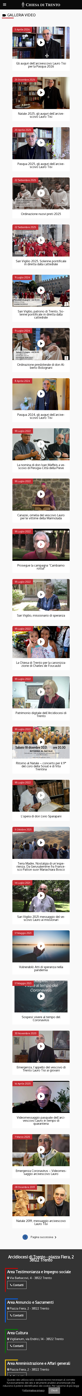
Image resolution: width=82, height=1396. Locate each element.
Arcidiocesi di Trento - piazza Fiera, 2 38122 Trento (41, 1258)
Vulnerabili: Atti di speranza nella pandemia (41, 968)
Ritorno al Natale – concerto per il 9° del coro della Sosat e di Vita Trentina (41, 766)
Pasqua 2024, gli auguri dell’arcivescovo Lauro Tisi (41, 416)
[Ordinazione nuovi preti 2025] (41, 193)
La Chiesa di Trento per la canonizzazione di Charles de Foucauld (41, 664)
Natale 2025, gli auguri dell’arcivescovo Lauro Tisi (41, 115)
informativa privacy (33, 1390)
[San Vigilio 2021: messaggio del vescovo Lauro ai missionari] (41, 896)
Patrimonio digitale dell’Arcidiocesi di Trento (41, 714)
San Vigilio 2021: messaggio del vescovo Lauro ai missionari (41, 918)
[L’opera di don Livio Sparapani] (41, 796)
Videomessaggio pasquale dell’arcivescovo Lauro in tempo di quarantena (41, 1120)
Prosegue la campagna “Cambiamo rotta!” (41, 566)
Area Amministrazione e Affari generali (38, 1363)
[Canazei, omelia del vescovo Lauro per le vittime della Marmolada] (41, 495)
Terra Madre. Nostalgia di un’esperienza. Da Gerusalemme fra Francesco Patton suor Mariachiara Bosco (41, 866)
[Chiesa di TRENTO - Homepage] (40, 5)
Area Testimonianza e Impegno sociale (39, 1271)
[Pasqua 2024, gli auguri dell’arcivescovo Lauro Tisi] (41, 394)
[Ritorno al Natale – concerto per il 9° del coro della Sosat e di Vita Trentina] (41, 743)
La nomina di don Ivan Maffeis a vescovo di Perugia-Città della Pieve (41, 466)
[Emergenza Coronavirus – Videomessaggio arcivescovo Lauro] (41, 1150)
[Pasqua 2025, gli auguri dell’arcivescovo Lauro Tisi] (41, 143)
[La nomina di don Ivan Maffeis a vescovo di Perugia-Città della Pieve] (41, 444)
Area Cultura (17, 1332)
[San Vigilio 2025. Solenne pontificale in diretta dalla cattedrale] (41, 240)
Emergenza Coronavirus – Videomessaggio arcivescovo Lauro (41, 1172)
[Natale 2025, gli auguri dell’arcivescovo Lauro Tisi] (41, 93)
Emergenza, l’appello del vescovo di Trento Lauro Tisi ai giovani (41, 1068)
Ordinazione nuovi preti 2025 (41, 214)
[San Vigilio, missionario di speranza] (41, 595)
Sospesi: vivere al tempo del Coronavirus (41, 1018)
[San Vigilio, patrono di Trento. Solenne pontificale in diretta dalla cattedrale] (41, 291)
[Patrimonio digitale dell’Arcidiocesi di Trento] (41, 692)
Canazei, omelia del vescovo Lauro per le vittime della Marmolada (41, 516)
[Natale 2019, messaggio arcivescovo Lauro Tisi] (41, 1200)
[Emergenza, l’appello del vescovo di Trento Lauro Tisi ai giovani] (41, 1047)
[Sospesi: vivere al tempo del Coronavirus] (41, 997)
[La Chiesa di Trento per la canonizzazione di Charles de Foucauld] (41, 642)
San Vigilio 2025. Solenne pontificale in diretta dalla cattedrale (41, 262)
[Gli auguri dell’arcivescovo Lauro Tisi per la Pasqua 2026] (41, 43)
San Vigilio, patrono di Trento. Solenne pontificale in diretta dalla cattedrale (41, 314)
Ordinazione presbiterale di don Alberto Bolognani (41, 366)
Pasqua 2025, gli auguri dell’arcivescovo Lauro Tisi (41, 165)
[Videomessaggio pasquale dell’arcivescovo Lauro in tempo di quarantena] (41, 1097)
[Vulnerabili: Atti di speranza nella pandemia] (41, 946)
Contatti (17, 1285)
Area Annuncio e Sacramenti (30, 1302)
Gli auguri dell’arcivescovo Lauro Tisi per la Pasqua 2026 (41, 64)
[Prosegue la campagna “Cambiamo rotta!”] (41, 545)
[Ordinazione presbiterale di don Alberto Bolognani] (41, 344)
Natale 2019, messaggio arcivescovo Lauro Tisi (41, 1222)
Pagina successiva (44, 1237)
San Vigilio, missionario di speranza (41, 615)
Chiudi (54, 1390)
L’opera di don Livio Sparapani (41, 816)
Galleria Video (19, 15)
